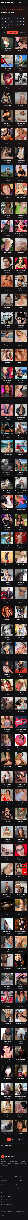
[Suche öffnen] (20, 2)
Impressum (18, 1173)
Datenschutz (18, 1177)
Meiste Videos (12, 32)
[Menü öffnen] (25, 2)
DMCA (16, 1184)
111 (19, 1139)
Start (2, 1145)
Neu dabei (22, 32)
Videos (3, 1173)
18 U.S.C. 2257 (18, 1180)
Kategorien (4, 1180)
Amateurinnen (4, 1177)
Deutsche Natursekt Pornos (7, 1201)
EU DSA (17, 1188)
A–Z (4, 32)
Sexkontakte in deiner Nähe (7, 1205)
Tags (2, 1184)
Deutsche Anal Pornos (7, 1197)
